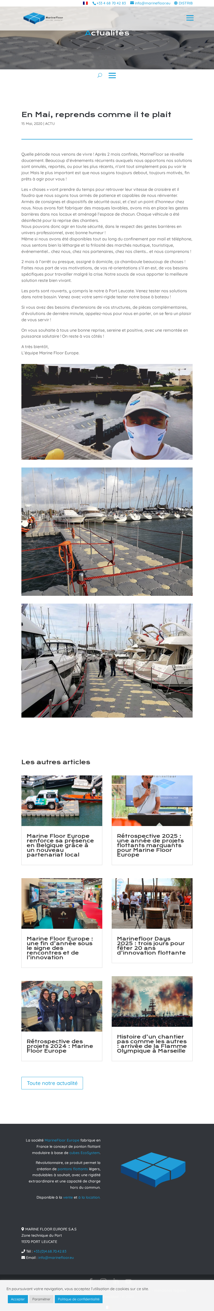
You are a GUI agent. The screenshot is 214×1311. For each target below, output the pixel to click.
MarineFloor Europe (62, 1140)
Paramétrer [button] (41, 1299)
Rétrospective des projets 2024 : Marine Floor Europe (60, 1046)
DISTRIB (186, 3)
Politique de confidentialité (78, 1299)
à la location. (89, 1197)
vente (68, 1197)
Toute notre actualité (52, 1083)
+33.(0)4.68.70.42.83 (50, 1251)
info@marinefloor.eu (56, 1257)
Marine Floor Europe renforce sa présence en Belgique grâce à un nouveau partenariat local (60, 845)
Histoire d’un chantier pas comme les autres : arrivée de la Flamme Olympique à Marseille (152, 1044)
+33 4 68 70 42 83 (111, 3)
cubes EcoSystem (84, 1152)
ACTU (50, 123)
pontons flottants (73, 1169)
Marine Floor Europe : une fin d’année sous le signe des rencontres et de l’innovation (60, 948)
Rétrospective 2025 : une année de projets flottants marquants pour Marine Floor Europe (150, 845)
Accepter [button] (18, 1299)
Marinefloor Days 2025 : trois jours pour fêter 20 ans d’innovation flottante (151, 946)
